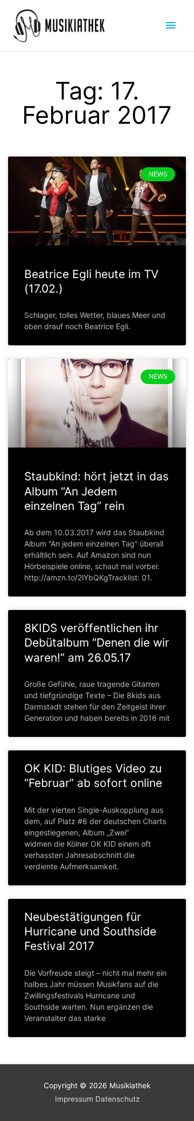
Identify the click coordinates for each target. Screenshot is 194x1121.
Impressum (74, 1099)
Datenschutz (117, 1099)
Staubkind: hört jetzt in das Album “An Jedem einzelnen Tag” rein (96, 491)
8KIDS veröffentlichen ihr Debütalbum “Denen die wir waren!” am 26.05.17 (96, 642)
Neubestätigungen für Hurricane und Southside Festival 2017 (90, 931)
